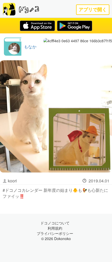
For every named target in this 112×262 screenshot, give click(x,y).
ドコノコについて (55, 222)
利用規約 (55, 228)
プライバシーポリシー (55, 233)
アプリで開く (93, 9)
